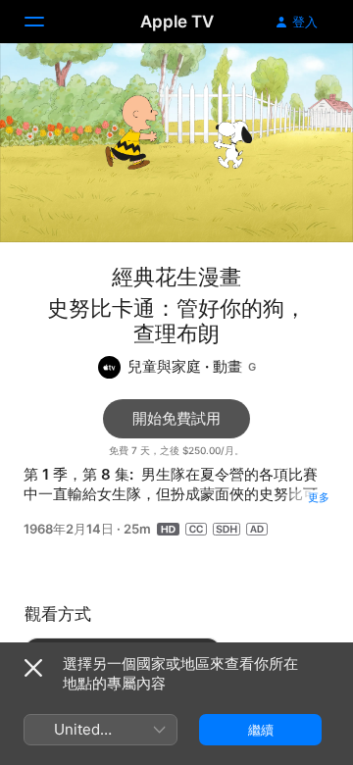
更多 (318, 497)
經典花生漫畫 (176, 276)
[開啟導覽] (46, 21)
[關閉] (33, 668)
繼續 (261, 730)
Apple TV (177, 21)
